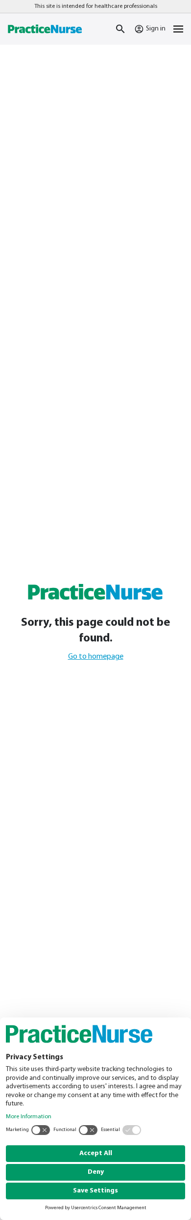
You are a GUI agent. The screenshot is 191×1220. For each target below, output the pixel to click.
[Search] (120, 29)
